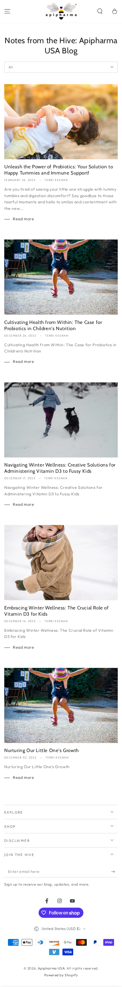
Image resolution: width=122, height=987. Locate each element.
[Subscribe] (114, 872)
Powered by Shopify (61, 975)
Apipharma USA (51, 968)
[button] (99, 11)
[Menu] (7, 11)
